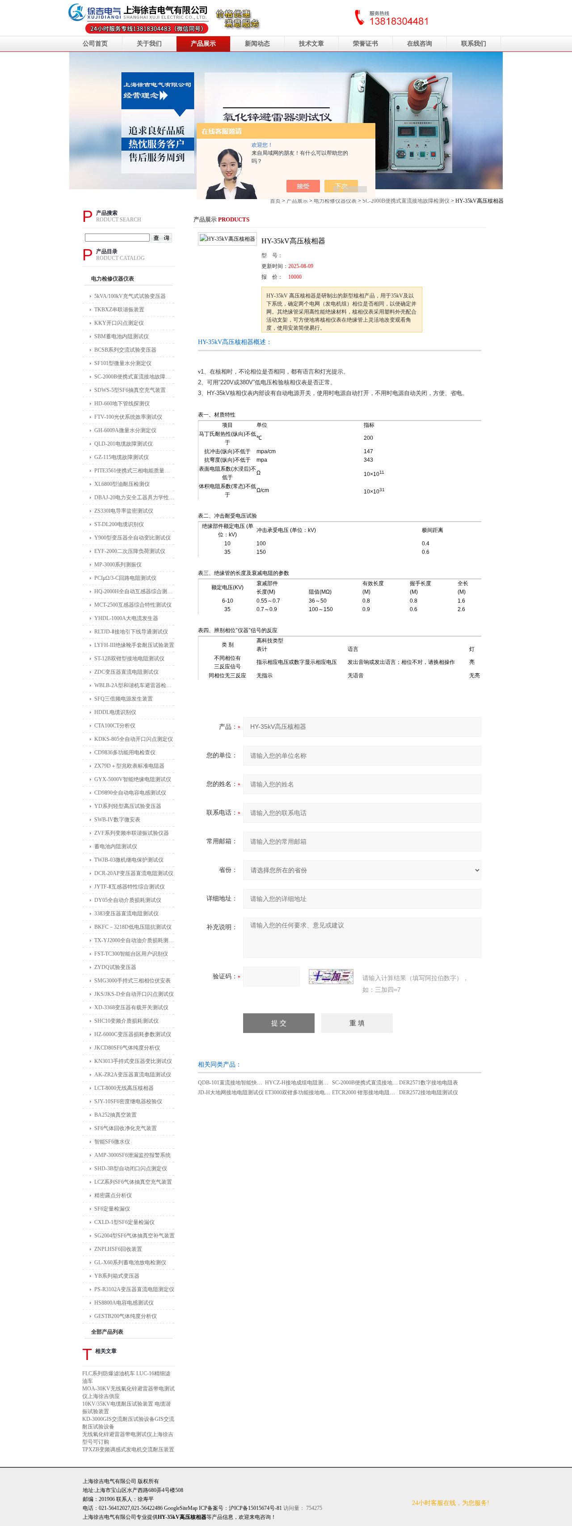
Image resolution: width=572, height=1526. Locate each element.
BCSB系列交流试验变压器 (125, 350)
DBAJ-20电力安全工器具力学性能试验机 (134, 497)
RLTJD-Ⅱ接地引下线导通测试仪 (131, 632)
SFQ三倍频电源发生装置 (123, 699)
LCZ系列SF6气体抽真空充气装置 (133, 1182)
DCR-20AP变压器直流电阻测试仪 (133, 873)
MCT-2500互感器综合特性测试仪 (133, 605)
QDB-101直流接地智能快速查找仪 (238, 1083)
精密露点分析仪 (113, 1195)
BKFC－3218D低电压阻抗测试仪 (133, 927)
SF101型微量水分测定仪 (122, 363)
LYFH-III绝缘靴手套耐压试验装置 (134, 645)
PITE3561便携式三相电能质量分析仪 (134, 471)
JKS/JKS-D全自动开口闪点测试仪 (134, 994)
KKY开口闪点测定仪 (119, 323)
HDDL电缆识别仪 (115, 712)
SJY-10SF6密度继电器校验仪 (128, 1101)
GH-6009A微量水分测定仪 (125, 430)
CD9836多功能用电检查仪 (125, 752)
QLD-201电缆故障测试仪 (123, 444)
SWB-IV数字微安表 (117, 819)
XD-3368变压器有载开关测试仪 (131, 1007)
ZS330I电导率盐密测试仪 (123, 511)
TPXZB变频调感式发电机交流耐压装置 (128, 1449)
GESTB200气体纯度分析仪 (125, 1316)
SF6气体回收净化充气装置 (125, 1128)
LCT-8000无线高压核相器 (124, 1088)
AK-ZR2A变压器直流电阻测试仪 (132, 1074)
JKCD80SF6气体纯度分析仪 (127, 1048)
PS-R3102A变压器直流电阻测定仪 (134, 1289)
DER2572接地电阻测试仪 (428, 1092)
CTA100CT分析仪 (114, 726)
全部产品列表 (107, 1332)
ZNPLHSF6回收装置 (118, 1249)
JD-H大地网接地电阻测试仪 (231, 1092)
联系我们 (473, 43)
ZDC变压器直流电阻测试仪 (126, 672)
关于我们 (149, 43)
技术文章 (311, 43)
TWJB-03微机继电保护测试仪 (129, 860)
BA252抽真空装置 (115, 1115)
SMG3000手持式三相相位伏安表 (132, 981)
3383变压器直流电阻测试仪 (126, 913)
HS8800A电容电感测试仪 (124, 1303)
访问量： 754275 (275, 1508)
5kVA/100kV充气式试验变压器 (130, 296)
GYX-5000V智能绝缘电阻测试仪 (132, 779)
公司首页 (95, 43)
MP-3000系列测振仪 (118, 564)
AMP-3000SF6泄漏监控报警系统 (132, 1155)
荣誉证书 (365, 43)
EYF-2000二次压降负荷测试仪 (129, 551)
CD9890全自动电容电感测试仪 (130, 793)
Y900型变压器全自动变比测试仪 (132, 538)
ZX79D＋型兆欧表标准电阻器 (129, 766)
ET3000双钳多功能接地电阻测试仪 (305, 1092)
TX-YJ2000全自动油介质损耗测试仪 (134, 940)
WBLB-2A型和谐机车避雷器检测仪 (134, 685)
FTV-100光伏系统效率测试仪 (128, 417)
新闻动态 (257, 43)
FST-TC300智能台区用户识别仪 (131, 954)
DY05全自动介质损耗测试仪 (127, 900)
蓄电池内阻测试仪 (115, 846)
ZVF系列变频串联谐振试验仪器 (131, 833)
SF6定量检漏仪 (112, 1209)
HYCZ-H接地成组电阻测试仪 (299, 1083)
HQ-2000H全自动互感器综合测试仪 (134, 591)
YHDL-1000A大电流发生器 (126, 618)
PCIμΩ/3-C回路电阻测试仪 (125, 578)
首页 (275, 201)
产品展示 (203, 43)
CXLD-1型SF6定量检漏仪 (124, 1222)
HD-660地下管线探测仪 (122, 403)
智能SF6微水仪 (112, 1142)
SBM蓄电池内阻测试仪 (121, 336)
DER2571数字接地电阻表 (428, 1083)
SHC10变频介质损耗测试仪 (126, 1021)
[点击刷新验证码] (331, 976)
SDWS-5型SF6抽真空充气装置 (130, 390)
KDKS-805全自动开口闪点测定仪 (133, 739)
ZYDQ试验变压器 (115, 967)
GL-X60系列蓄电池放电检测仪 (130, 1262)
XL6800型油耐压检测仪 (122, 484)
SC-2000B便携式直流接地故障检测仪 (406, 201)
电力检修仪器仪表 (335, 201)
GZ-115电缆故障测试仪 (121, 457)
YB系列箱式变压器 (116, 1276)
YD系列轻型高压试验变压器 (127, 806)
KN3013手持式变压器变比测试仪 (133, 1061)
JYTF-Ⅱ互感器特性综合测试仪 (129, 887)
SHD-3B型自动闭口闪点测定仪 (130, 1168)
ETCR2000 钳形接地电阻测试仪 (369, 1092)
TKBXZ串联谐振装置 (119, 309)
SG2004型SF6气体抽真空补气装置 (134, 1236)
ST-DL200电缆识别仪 (119, 524)
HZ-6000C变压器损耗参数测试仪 (132, 1034)
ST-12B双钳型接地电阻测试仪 (129, 658)
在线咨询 (419, 43)
